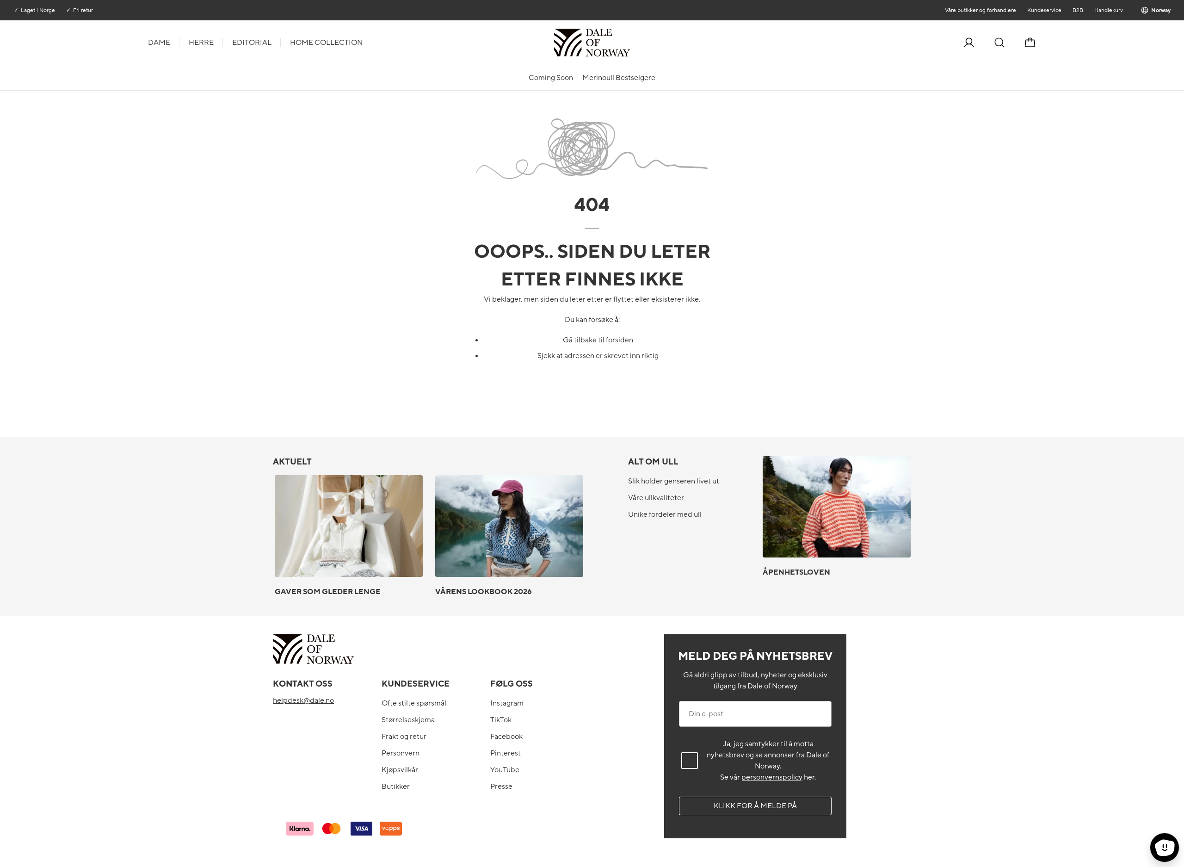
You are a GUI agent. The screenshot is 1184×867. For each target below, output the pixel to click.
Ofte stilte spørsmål (414, 703)
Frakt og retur (404, 736)
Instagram (507, 703)
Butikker (396, 786)
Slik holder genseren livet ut (673, 481)
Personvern (400, 753)
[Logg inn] (969, 43)
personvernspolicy (771, 777)
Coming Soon (551, 78)
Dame (159, 42)
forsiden (619, 340)
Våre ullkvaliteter (656, 498)
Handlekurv (1108, 10)
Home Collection (326, 42)
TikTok (501, 720)
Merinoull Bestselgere (618, 78)
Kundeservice (1044, 10)
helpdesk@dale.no (303, 700)
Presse (501, 786)
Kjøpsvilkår (400, 770)
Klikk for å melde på (755, 806)
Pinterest (505, 753)
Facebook (506, 736)
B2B (1077, 10)
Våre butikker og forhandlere (980, 10)
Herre (201, 42)
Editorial (251, 42)
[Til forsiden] (629, 42)
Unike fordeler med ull (665, 514)
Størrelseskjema (408, 720)
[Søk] (999, 43)
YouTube (504, 770)
